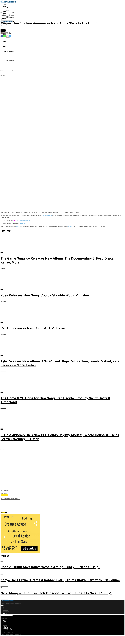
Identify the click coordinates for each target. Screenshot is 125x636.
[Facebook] (2, 36)
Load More (3, 449)
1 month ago (3, 371)
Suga (17, 226)
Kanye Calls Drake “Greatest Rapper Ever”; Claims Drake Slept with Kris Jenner (60, 580)
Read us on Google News (8, 631)
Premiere (7, 16)
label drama (71, 226)
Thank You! (4, 512)
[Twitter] (10, 36)
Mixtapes (8, 10)
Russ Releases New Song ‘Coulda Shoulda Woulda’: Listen (45, 295)
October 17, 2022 (4, 572)
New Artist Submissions (8, 629)
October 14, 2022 (4, 599)
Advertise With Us (7, 628)
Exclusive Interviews (10, 17)
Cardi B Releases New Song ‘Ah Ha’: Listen (33, 328)
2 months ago (3, 445)
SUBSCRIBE (4, 495)
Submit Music (6, 611)
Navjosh (9, 33)
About (4, 607)
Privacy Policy (6, 608)
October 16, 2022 (4, 586)
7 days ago (3, 268)
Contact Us (5, 610)
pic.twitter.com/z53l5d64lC (23, 220)
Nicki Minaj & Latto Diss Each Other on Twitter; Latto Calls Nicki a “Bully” (56, 593)
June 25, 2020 (3, 34)
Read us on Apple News (8, 632)
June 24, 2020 (22, 223)
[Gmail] (7, 36)
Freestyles (8, 9)
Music (4, 6)
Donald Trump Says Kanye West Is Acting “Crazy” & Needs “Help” (50, 567)
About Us (5, 626)
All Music (8, 7)
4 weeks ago (3, 301)
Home (4, 5)
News (2, 561)
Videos (4, 621)
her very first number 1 (46, 215)
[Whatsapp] (4, 36)
